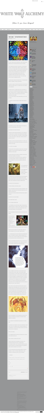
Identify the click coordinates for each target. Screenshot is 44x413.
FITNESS (31, 134)
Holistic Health (31, 138)
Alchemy (9, 361)
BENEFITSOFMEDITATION (32, 127)
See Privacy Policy (17, 412)
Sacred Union (13, 357)
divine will (34, 161)
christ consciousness (32, 159)
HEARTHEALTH (35, 136)
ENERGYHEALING (31, 132)
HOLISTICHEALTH (31, 137)
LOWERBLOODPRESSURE (32, 140)
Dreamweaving (35, 130)
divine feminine (31, 161)
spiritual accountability (17, 357)
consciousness (31, 160)
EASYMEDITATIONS (31, 131)
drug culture (31, 163)
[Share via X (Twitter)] (10, 366)
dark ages (34, 160)
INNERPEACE (34, 138)
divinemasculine (34, 162)
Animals (34, 125)
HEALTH (33, 135)
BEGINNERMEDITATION (32, 126)
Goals (36, 134)
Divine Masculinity (31, 130)
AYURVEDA (31, 124)
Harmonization (35, 137)
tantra (24, 359)
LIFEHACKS (31, 139)
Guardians (31, 135)
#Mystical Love (21, 359)
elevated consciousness (32, 164)
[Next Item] (35, 38)
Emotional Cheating (32, 133)
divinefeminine (31, 162)
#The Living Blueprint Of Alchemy (12, 359)
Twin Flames (10, 357)
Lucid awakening (35, 141)
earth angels (34, 163)
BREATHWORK (31, 128)
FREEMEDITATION (33, 134)
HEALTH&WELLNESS (32, 136)
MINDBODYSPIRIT (34, 142)
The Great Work (17, 359)
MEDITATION (31, 142)
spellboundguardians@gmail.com (22, 407)
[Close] (43, 411)
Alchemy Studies (31, 125)
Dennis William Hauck (32, 129)
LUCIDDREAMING (31, 141)
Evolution (35, 133)
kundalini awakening (22, 357)
